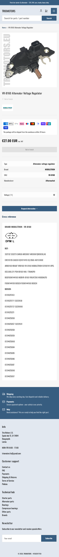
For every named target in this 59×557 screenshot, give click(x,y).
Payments (5, 473)
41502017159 (37, 553)
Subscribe (48, 538)
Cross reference (9, 216)
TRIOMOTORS (27, 553)
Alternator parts (8, 501)
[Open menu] (54, 11)
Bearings (5, 504)
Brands (4, 515)
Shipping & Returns (9, 477)
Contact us (6, 466)
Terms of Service (8, 480)
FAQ (3, 470)
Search (49, 18)
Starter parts (7, 497)
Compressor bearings (10, 508)
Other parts (6, 511)
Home (4, 27)
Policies (5, 483)
